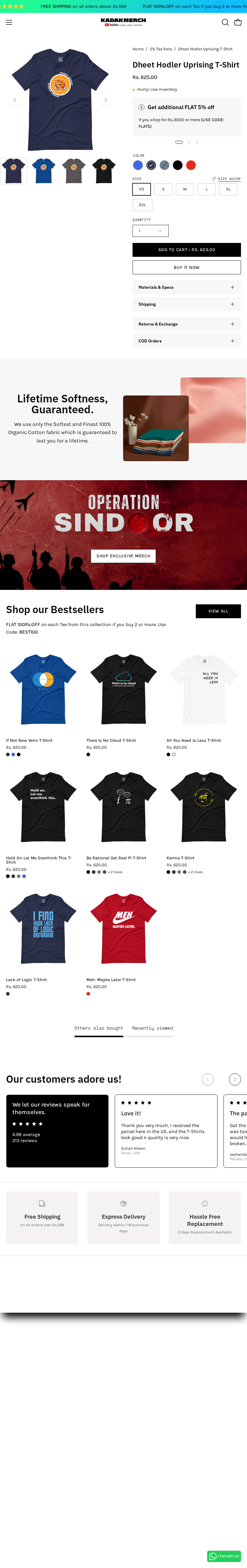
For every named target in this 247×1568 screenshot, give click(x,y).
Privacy (14, 1396)
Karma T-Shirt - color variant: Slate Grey (179, 872)
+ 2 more (115, 872)
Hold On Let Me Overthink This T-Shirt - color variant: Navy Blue (13, 876)
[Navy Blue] (151, 165)
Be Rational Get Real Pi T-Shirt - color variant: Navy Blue (93, 872)
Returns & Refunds (27, 1376)
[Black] (178, 165)
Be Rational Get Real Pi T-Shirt (116, 858)
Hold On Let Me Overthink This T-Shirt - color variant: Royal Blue (24, 876)
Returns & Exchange (158, 324)
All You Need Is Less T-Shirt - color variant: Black (168, 754)
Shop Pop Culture (149, 1366)
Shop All (138, 1346)
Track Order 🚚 (145, 1386)
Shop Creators (145, 1356)
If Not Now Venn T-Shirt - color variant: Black (18, 754)
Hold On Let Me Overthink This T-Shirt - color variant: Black (8, 876)
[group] (123, 1131)
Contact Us (18, 1356)
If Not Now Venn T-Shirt (29, 740)
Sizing (13, 1366)
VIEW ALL (218, 611)
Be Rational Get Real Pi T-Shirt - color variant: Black (88, 872)
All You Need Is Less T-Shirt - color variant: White (174, 754)
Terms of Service (24, 1406)
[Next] (105, 100)
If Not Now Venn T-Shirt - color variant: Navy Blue (8, 754)
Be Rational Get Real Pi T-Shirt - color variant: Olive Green (104, 872)
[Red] (191, 165)
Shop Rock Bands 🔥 (152, 1376)
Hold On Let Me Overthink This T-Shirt (39, 860)
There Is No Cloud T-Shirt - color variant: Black (88, 754)
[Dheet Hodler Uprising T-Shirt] (13, 170)
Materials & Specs (156, 287)
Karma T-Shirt (181, 858)
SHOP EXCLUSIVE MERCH (123, 556)
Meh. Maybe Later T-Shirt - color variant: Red (88, 994)
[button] (224, 22)
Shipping (147, 304)
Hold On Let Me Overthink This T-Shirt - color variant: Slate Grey (18, 876)
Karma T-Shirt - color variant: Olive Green (184, 872)
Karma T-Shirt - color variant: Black (168, 872)
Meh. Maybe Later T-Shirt (111, 980)
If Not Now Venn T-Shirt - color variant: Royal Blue (13, 754)
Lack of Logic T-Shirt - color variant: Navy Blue (8, 994)
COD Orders (150, 341)
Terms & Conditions (28, 1386)
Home (138, 49)
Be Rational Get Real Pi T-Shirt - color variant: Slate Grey (99, 872)
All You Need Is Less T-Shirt (194, 740)
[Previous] (15, 100)
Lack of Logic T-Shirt (26, 980)
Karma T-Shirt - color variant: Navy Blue (174, 872)
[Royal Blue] (138, 165)
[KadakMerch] (123, 22)
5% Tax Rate (161, 49)
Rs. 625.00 (16, 747)
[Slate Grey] (164, 165)
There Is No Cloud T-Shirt (111, 740)
